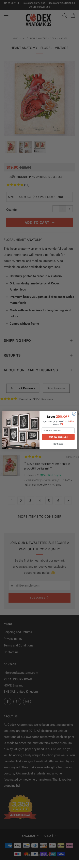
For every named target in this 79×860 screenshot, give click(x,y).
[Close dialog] (74, 413)
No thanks (58, 444)
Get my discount (58, 436)
